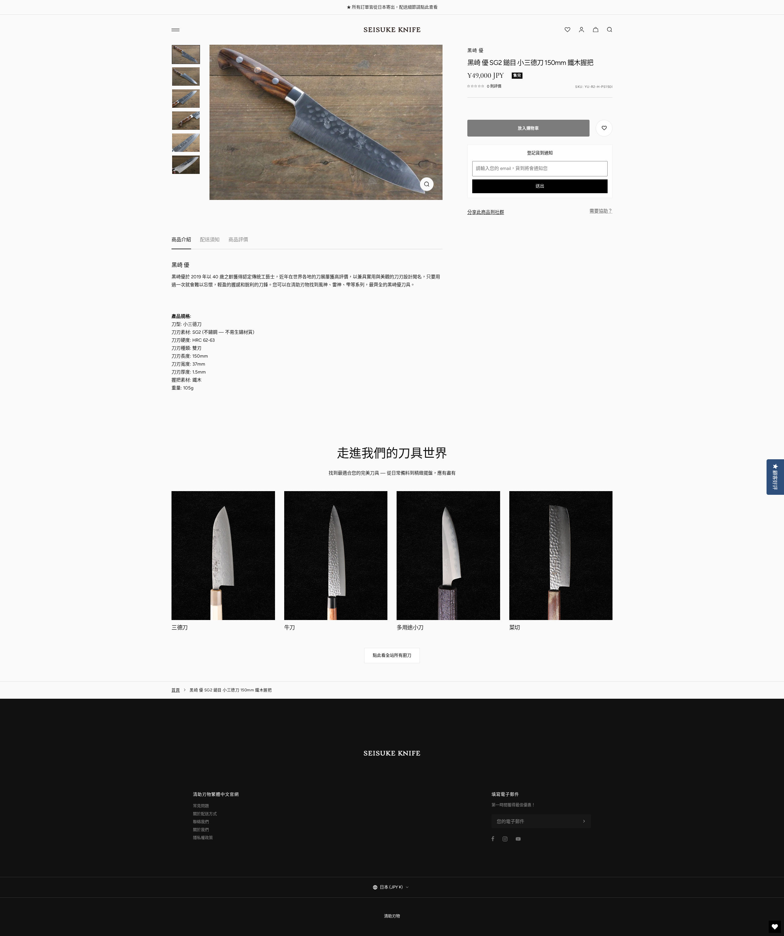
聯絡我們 (201, 821)
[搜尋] (609, 29)
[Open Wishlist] (567, 29)
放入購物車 (528, 128)
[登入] (581, 29)
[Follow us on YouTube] (518, 839)
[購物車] (595, 29)
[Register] (584, 821)
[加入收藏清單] (604, 128)
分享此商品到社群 (485, 212)
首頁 (176, 690)
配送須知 (210, 239)
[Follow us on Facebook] (493, 838)
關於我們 (201, 829)
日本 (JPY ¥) (391, 887)
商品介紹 (181, 239)
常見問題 (201, 805)
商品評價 (238, 239)
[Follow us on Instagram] (505, 839)
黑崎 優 (475, 50)
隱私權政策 (203, 837)
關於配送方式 (205, 813)
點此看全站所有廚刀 (392, 655)
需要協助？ (601, 211)
